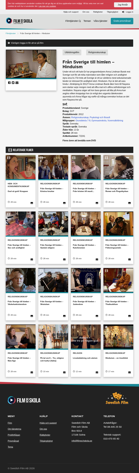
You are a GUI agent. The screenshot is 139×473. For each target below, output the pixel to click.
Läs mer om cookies (47, 6)
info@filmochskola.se (82, 441)
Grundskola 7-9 (83, 120)
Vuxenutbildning (115, 120)
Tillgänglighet (46, 441)
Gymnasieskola (98, 120)
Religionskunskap (80, 117)
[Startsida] (19, 21)
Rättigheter (45, 435)
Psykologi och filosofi (100, 117)
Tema (10, 447)
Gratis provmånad (122, 21)
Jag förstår (123, 5)
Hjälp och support (48, 423)
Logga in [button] (129, 12)
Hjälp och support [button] (70, 12)
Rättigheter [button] (98, 12)
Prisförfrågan (14, 435)
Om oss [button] (86, 12)
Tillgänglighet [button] (112, 12)
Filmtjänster (71, 21)
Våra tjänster (100, 21)
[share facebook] (9, 82)
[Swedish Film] (117, 398)
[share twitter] (13, 82)
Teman (87, 21)
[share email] (17, 82)
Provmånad (13, 441)
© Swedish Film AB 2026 (21, 468)
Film (10, 423)
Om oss (43, 429)
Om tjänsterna (14, 429)
